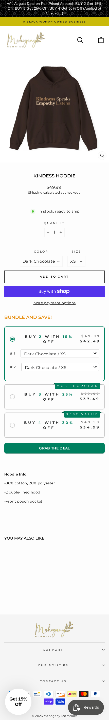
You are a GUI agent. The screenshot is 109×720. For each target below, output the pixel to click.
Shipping (35, 192)
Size (76, 251)
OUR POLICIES (53, 665)
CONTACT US (53, 681)
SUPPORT (53, 649)
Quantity (54, 223)
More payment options (54, 303)
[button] (54, 448)
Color (41, 251)
